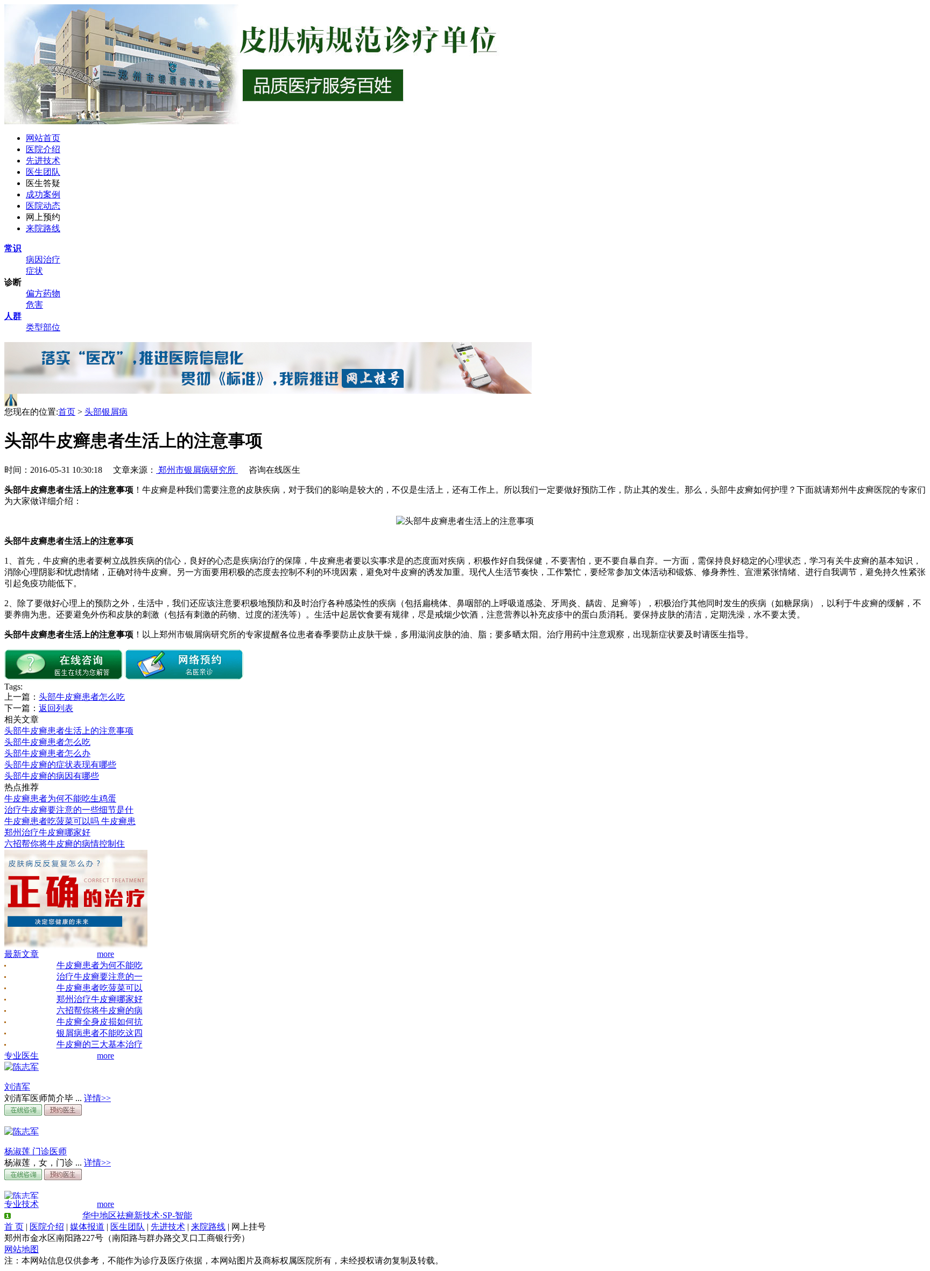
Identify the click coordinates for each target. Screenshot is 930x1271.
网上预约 (43, 217)
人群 (13, 316)
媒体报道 (87, 1226)
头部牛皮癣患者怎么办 (47, 753)
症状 (34, 270)
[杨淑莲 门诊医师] (21, 1131)
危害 (34, 304)
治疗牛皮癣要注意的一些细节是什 (68, 809)
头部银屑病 (106, 411)
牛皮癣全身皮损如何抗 (100, 1021)
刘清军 (17, 1086)
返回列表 (56, 708)
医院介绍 (43, 149)
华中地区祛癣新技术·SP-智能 (137, 1215)
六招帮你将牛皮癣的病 (100, 1010)
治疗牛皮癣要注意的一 (100, 976)
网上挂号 (248, 1226)
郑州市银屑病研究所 (197, 469)
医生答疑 (43, 183)
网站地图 (21, 1249)
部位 (51, 327)
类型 (34, 327)
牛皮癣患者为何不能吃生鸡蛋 (60, 798)
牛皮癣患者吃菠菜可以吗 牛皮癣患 (70, 821)
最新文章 (21, 953)
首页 (66, 411)
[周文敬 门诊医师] (21, 1196)
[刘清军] (21, 1066)
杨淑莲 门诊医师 (35, 1151)
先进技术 (43, 160)
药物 (51, 293)
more (105, 953)
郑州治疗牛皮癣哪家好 (47, 832)
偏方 (34, 293)
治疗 (51, 259)
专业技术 (21, 1204)
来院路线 (43, 228)
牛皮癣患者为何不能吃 (100, 965)
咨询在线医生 (274, 469)
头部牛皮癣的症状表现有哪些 (60, 764)
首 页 (14, 1226)
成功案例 (43, 194)
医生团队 (43, 171)
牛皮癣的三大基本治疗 (100, 1044)
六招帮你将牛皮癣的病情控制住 (64, 843)
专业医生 (21, 1055)
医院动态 (43, 205)
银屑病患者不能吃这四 (100, 1033)
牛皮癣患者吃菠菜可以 (100, 987)
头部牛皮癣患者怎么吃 (82, 696)
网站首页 (43, 138)
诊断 (13, 282)
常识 (13, 248)
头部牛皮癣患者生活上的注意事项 (68, 730)
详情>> (97, 1098)
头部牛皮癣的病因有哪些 (51, 775)
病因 (34, 259)
